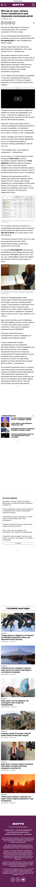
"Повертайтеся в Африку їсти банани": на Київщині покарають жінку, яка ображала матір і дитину (17, 637)
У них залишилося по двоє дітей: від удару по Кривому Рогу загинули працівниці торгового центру (17, 511)
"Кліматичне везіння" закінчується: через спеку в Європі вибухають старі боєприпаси (17, 518)
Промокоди (27, 834)
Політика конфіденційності (23, 830)
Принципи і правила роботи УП (14, 834)
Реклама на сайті (9, 830)
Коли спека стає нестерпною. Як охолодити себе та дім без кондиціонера (17, 531)
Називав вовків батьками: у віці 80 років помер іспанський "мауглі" (17, 525)
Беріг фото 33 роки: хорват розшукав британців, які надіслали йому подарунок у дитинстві (17, 503)
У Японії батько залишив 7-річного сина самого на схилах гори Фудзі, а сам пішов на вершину (17, 538)
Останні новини (9, 498)
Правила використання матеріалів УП (18, 832)
